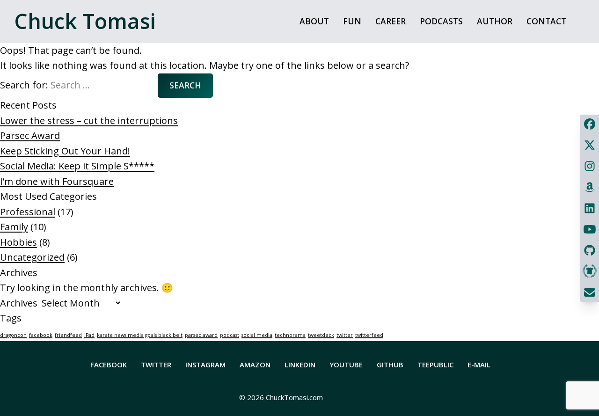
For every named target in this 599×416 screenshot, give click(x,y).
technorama (290, 335)
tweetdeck (321, 335)
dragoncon (13, 335)
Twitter (156, 364)
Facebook (108, 364)
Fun (352, 21)
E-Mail (479, 364)
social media (256, 335)
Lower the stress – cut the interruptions (89, 120)
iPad (89, 335)
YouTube (346, 364)
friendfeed (68, 335)
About (314, 21)
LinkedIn (300, 364)
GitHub (390, 364)
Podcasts (441, 21)
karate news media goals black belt (140, 335)
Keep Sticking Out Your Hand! (65, 151)
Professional (27, 211)
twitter (344, 335)
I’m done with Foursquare (57, 181)
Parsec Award (30, 135)
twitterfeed (369, 335)
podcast (229, 335)
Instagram (205, 364)
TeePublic (435, 364)
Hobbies (18, 242)
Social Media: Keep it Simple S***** (77, 166)
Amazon (255, 364)
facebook (40, 335)
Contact (546, 21)
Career (390, 21)
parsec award (201, 335)
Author (494, 21)
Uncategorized (32, 257)
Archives (18, 303)
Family (14, 226)
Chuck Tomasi (85, 21)
